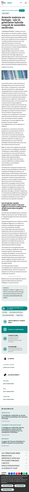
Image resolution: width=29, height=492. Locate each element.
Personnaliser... (7, 489)
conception (19, 315)
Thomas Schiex (13, 335)
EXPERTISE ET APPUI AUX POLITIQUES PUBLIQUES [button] (11, 459)
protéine (4, 312)
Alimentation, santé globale (10, 10)
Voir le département (8, 383)
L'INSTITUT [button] (5, 463)
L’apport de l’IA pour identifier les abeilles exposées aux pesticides (13, 442)
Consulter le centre (8, 367)
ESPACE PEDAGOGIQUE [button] (10, 466)
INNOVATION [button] (7, 456)
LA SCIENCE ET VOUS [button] (9, 468)
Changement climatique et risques (11, 425)
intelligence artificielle (16, 312)
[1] (17, 151)
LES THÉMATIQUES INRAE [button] (11, 453)
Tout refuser (20, 486)
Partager (6, 13)
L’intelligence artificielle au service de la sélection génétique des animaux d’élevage (14, 417)
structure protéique (8, 315)
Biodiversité (5, 438)
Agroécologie (6, 412)
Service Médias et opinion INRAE (16, 321)
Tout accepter (7, 486)
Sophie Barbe (12, 347)
